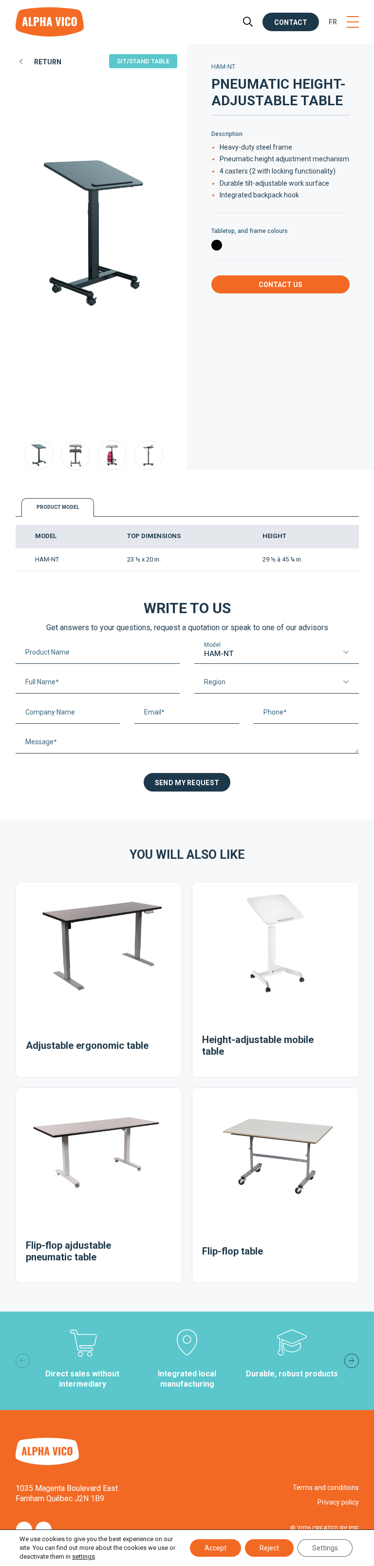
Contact (290, 22)
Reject (269, 1548)
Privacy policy (338, 1502)
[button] (351, 1360)
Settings (325, 1548)
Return (47, 62)
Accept (215, 1548)
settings (83, 1556)
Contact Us (280, 285)
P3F (354, 1528)
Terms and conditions (326, 1487)
